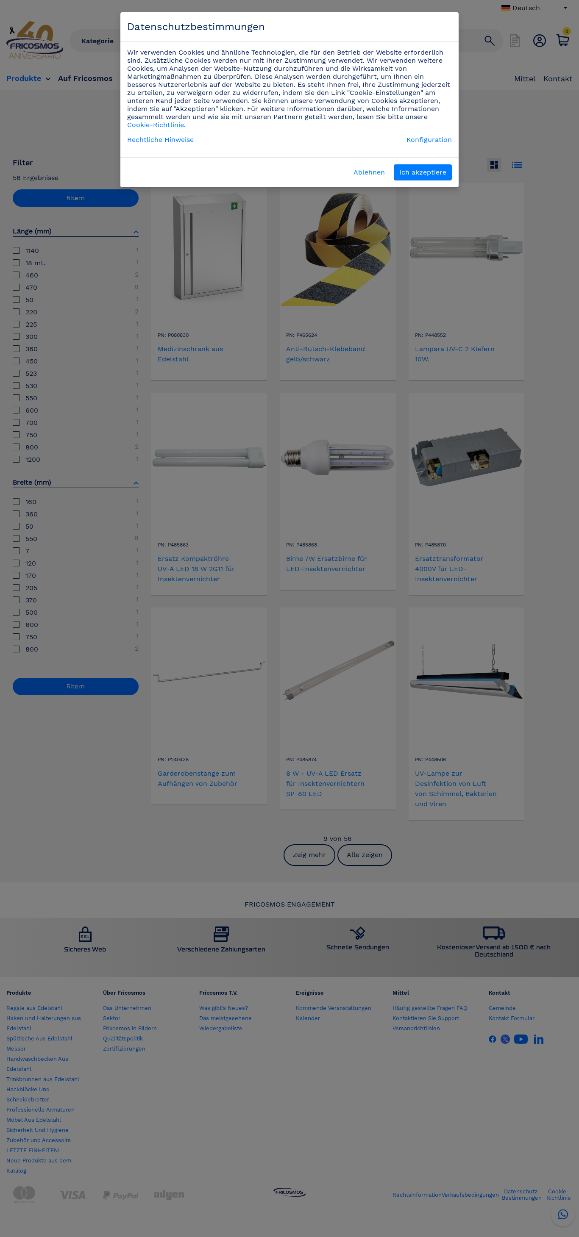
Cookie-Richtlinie (155, 125)
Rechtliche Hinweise (160, 140)
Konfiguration (429, 140)
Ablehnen (369, 172)
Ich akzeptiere (422, 172)
